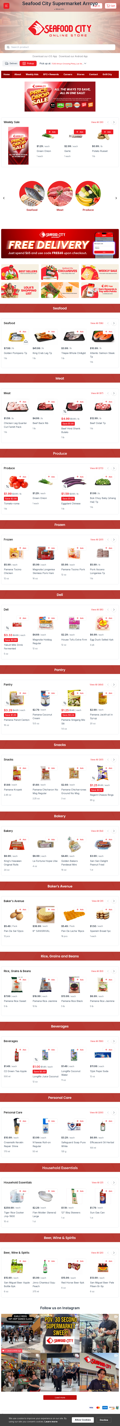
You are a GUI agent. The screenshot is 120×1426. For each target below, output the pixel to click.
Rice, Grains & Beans (17, 971)
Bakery (8, 831)
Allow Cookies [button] (83, 1419)
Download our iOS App (44, 56)
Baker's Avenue (14, 901)
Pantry (8, 684)
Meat (7, 393)
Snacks (8, 759)
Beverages (11, 1041)
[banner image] (60, 26)
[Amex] (105, 1407)
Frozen (8, 539)
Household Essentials (18, 1182)
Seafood (9, 323)
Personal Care (13, 1112)
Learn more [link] (51, 1421)
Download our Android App (73, 56)
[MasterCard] (98, 1407)
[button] (3, 198)
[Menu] (6, 6)
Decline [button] (104, 1420)
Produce (9, 468)
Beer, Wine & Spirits (16, 1252)
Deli (6, 609)
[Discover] (112, 1407)
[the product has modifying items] (26, 341)
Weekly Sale (12, 122)
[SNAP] (117, 1407)
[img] (65, 411)
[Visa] (91, 1407)
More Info (60, 9)
